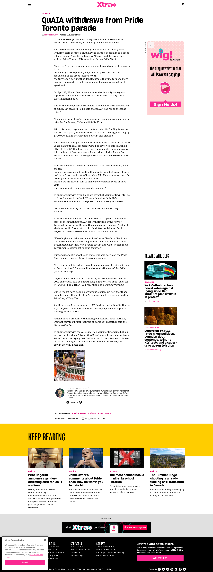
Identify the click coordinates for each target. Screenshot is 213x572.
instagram (171, 569)
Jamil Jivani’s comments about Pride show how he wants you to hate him (86, 480)
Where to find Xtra (105, 549)
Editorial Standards (55, 552)
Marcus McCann (51, 35)
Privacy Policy (53, 555)
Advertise (75, 552)
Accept (25, 562)
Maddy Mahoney (154, 350)
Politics (75, 413)
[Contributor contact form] (80, 402)
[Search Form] (183, 5)
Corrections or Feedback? (66, 418)
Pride (100, 413)
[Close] (45, 540)
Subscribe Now (160, 558)
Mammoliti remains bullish (113, 332)
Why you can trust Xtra (95, 418)
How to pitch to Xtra (80, 549)
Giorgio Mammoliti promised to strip (94, 105)
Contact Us (76, 543)
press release (81, 75)
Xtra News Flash (152, 327)
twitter (163, 569)
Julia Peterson (153, 301)
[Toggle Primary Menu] (29, 5)
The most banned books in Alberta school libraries (127, 478)
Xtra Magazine (106, 4)
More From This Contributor (77, 388)
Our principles (53, 547)
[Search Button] (183, 4)
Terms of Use (52, 558)
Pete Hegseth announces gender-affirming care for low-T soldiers (45, 480)
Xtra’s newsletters (105, 547)
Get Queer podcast (105, 555)
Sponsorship (77, 555)
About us (51, 543)
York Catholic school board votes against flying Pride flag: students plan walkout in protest (160, 291)
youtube (167, 569)
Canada (107, 413)
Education (149, 282)
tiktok (176, 569)
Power (83, 413)
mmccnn (74, 402)
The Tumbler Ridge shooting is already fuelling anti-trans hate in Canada (167, 480)
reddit (180, 569)
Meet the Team (78, 547)
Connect (100, 543)
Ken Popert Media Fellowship (110, 552)
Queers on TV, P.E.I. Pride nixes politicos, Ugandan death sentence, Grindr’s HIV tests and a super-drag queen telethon (160, 338)
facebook (159, 569)
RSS (184, 569)
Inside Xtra (51, 549)
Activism (46, 13)
